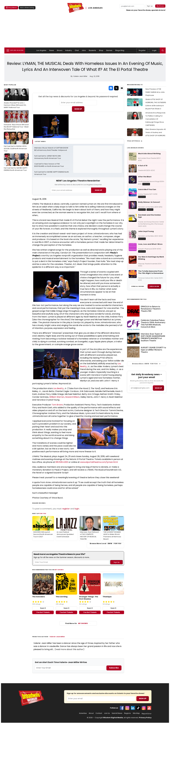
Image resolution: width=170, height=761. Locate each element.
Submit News (117, 713)
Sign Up (78, 109)
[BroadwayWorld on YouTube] (149, 708)
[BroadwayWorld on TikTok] (138, 708)
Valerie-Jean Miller (57, 637)
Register (142, 50)
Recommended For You (137, 299)
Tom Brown (57, 404)
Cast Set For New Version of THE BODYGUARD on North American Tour (49, 165)
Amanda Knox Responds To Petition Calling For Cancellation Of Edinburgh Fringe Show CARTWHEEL (155, 119)
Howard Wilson (72, 397)
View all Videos (133, 141)
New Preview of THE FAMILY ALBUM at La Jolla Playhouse (155, 92)
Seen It (43, 608)
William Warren (56, 397)
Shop (101, 50)
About (91, 713)
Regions (127, 713)
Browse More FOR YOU (145, 363)
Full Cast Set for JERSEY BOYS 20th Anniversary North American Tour (47, 157)
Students (92, 50)
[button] (163, 50)
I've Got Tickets (43, 612)
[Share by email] (122, 88)
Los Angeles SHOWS (135, 148)
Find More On (76, 623)
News (51, 50)
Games (109, 50)
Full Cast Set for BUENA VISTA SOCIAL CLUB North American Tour (15, 142)
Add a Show (154, 286)
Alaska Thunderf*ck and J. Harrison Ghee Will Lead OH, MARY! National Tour (15, 99)
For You (42, 513)
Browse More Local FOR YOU (105, 543)
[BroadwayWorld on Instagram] (127, 708)
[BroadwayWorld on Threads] (144, 708)
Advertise (83, 713)
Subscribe (114, 668)
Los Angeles (41, 50)
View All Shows (137, 286)
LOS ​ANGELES (95, 8)
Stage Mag (119, 50)
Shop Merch (12, 8)
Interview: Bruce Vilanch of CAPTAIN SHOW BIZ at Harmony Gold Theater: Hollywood (51, 149)
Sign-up (150, 6)
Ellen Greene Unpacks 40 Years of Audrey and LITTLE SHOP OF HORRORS (155, 132)
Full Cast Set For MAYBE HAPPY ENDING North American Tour (15, 163)
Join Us (107, 713)
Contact (99, 713)
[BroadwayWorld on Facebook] (122, 708)
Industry (68, 50)
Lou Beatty (58, 388)
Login (154, 50)
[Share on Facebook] (111, 88)
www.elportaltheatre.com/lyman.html (99, 462)
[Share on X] (116, 88)
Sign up (158, 388)
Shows (59, 50)
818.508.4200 (62, 462)
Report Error (146, 714)
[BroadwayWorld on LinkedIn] (133, 708)
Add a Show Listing (27, 8)
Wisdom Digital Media (113, 717)
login (77, 508)
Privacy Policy (145, 717)
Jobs (84, 50)
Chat (77, 50)
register (66, 508)
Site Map (136, 713)
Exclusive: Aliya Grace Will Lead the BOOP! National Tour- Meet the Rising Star (16, 121)
